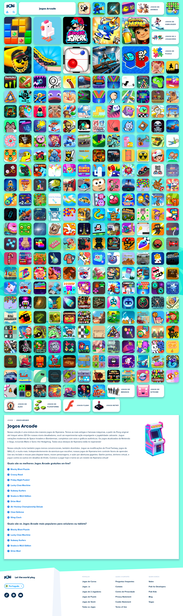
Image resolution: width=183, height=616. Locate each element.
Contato (118, 587)
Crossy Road (17, 475)
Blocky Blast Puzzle (20, 469)
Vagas (151, 602)
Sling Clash (16, 517)
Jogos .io (86, 587)
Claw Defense (17, 512)
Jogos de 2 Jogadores (91, 592)
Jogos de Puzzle (89, 597)
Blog (151, 597)
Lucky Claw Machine (20, 485)
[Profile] (7, 12)
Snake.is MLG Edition (21, 496)
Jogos (10, 420)
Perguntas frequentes (124, 582)
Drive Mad (15, 501)
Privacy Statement (123, 597)
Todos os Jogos (89, 607)
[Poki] (10, 6)
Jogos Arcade (22, 420)
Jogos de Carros (89, 582)
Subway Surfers (18, 491)
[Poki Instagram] (13, 595)
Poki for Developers (157, 587)
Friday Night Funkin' (20, 480)
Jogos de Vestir (89, 602)
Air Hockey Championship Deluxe (27, 507)
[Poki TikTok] (6, 595)
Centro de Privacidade (125, 592)
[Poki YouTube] (20, 595)
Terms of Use (121, 607)
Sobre (151, 582)
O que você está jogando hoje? (13, 12)
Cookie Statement (123, 602)
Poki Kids (153, 592)
